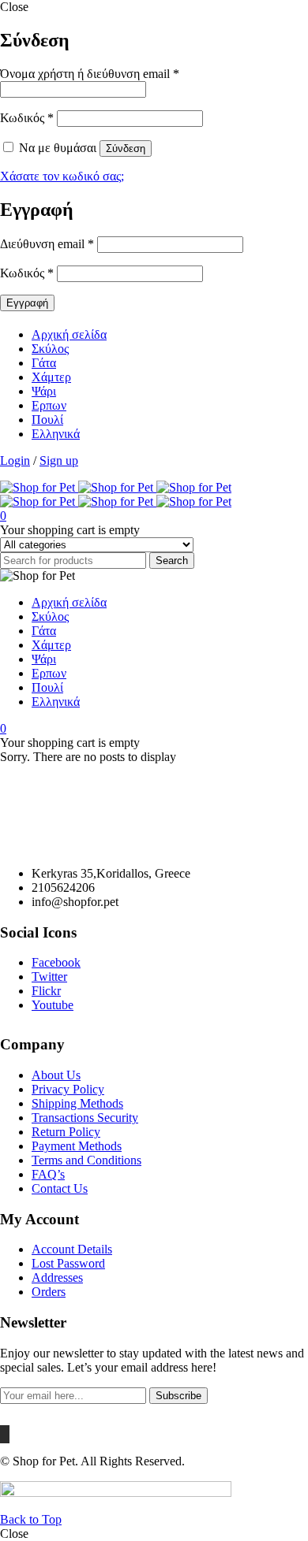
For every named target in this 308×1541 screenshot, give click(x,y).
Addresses (57, 1277)
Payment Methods (77, 1146)
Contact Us (60, 1188)
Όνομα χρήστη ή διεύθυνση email (89, 73)
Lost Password (68, 1263)
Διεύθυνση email (47, 244)
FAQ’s (48, 1174)
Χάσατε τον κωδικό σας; (62, 176)
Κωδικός (27, 117)
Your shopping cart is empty (70, 530)
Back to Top (31, 1519)
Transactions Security (85, 1117)
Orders (49, 1291)
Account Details (72, 1249)
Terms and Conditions (86, 1160)
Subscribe (178, 1396)
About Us (56, 1075)
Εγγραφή (27, 303)
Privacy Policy (68, 1089)
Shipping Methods (77, 1103)
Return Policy (66, 1131)
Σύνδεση (125, 148)
